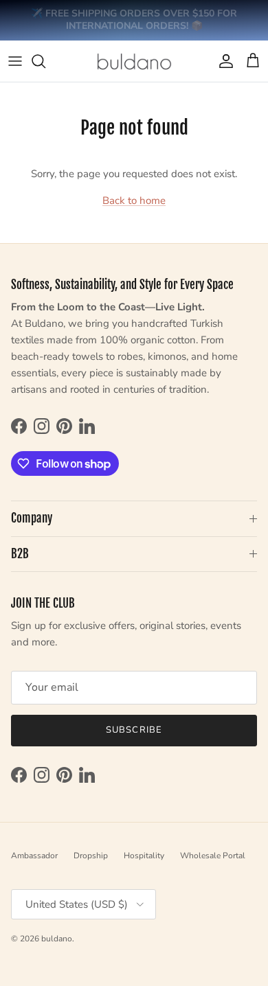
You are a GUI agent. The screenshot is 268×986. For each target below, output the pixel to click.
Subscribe (133, 730)
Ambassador (34, 855)
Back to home (134, 200)
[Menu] (15, 61)
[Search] (45, 61)
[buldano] (134, 61)
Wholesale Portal (212, 855)
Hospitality (144, 855)
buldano (56, 938)
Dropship (91, 855)
